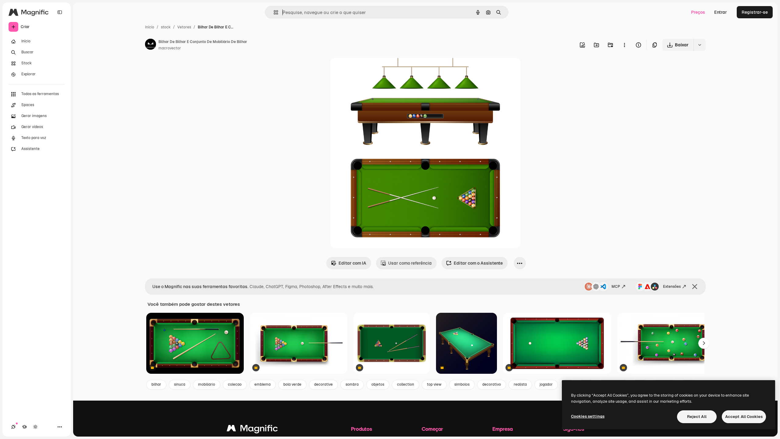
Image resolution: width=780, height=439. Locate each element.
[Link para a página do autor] (150, 45)
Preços (698, 12)
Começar (432, 429)
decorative (323, 384)
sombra (352, 384)
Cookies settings (587, 416)
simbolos (462, 384)
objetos (377, 384)
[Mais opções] (624, 45)
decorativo (491, 384)
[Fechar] (694, 286)
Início (149, 27)
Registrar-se (755, 12)
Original (369, 69)
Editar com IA (352, 263)
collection (405, 384)
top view (434, 384)
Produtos (361, 429)
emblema (262, 384)
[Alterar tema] (35, 427)
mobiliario (206, 384)
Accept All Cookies (744, 416)
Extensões (672, 286)
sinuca (179, 384)
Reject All (697, 416)
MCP (616, 286)
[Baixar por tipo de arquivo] (699, 45)
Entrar (720, 12)
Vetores (184, 27)
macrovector (169, 48)
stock (166, 27)
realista (520, 384)
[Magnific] (252, 429)
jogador (546, 384)
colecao (235, 384)
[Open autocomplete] (273, 12)
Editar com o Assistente (478, 263)
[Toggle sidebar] (60, 12)
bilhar (156, 384)
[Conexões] (13, 427)
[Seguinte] (703, 343)
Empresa (502, 429)
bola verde (292, 384)
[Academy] (24, 427)
